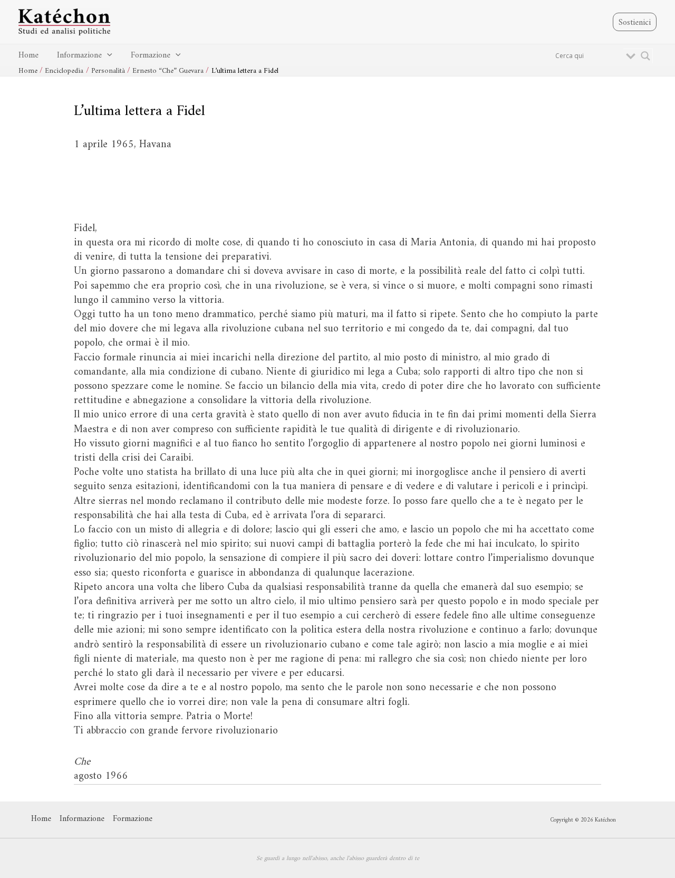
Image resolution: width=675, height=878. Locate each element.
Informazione (79, 55)
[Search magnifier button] (645, 56)
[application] (107, 55)
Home (28, 55)
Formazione (150, 55)
